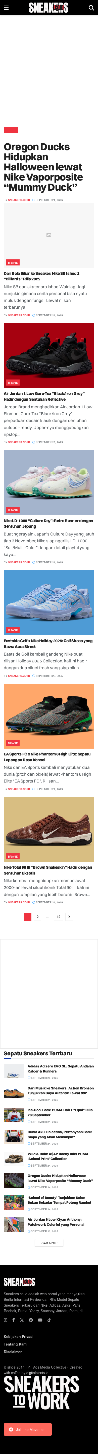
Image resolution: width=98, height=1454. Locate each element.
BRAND (11, 130)
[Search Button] (91, 7)
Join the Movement (31, 1429)
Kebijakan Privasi (18, 1336)
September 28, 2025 (44, 1078)
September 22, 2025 (49, 562)
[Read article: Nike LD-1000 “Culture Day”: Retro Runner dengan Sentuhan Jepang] (49, 482)
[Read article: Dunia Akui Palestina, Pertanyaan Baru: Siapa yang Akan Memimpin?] (14, 1137)
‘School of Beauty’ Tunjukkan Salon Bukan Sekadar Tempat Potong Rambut (59, 1200)
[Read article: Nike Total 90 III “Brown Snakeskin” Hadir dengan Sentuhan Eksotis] (49, 829)
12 (58, 916)
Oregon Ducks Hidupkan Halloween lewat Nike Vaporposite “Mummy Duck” (43, 166)
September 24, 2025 (49, 200)
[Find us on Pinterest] (31, 1320)
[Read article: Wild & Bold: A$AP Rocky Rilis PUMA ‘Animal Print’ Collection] (14, 1159)
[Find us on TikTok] (49, 1320)
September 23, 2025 (49, 315)
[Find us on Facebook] (13, 1320)
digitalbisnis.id (37, 1372)
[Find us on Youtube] (40, 1320)
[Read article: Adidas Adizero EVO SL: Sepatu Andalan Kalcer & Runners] (14, 1071)
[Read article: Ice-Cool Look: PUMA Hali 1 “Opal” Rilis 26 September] (14, 1115)
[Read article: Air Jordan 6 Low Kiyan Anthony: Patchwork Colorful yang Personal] (14, 1224)
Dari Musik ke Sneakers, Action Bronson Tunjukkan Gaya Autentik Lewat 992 (61, 1090)
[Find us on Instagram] (5, 1320)
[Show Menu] (6, 7)
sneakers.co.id (19, 200)
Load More (49, 1243)
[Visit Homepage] (48, 8)
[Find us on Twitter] (22, 1320)
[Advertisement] (49, 69)
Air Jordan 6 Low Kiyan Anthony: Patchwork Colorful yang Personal (56, 1222)
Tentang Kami (15, 1344)
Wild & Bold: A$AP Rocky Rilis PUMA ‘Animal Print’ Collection (58, 1156)
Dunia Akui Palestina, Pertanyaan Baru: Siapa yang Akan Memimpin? (60, 1134)
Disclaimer (13, 1351)
